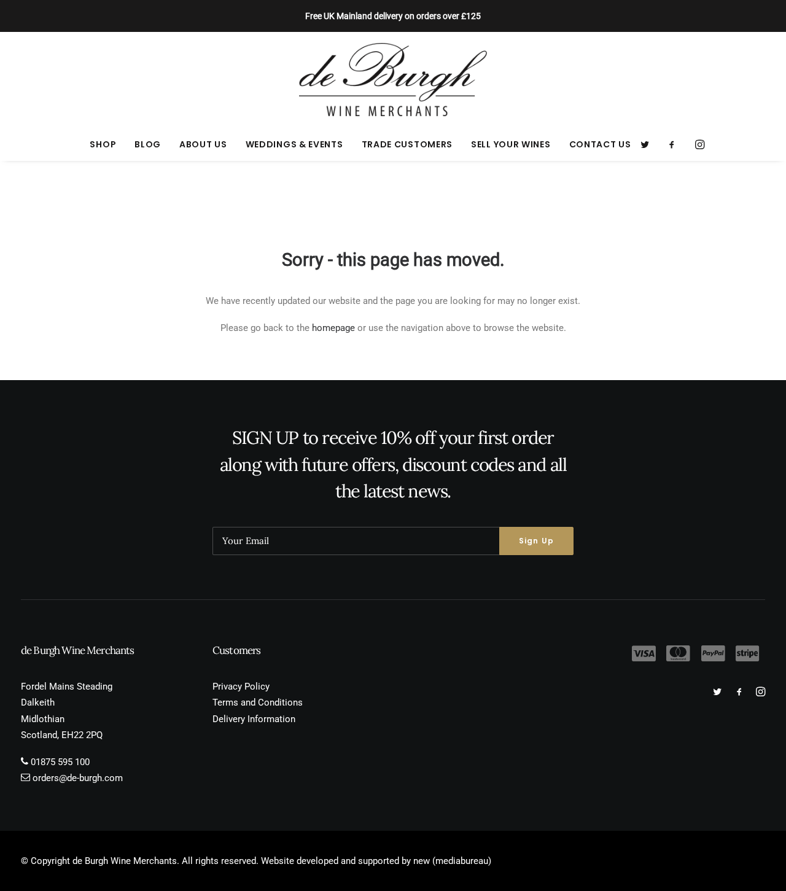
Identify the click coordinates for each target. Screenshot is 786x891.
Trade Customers (407, 144)
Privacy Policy (241, 686)
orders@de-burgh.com (78, 778)
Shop (103, 144)
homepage (333, 327)
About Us (203, 144)
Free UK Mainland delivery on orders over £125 (393, 16)
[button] (648, 144)
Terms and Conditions (257, 702)
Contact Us (600, 144)
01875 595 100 (60, 762)
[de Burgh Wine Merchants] (393, 80)
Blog (147, 144)
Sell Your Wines (511, 144)
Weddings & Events (294, 144)
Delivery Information (253, 719)
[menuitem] (103, 144)
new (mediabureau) (452, 860)
